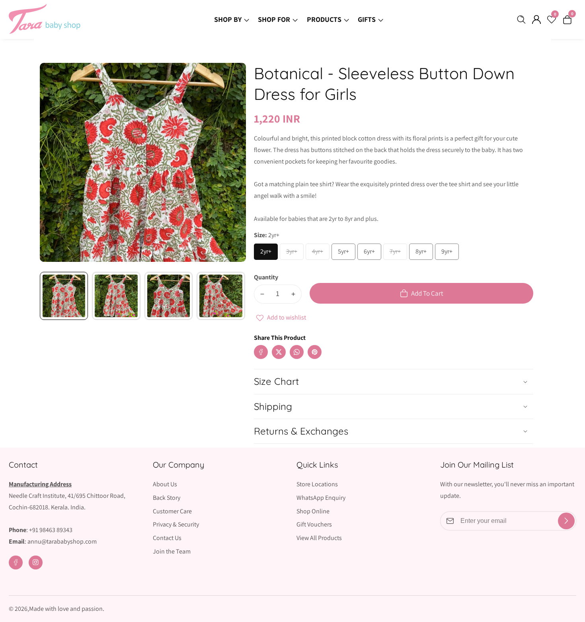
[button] (330, 344)
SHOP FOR (274, 19)
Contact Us (167, 538)
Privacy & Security (176, 524)
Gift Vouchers (314, 524)
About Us (165, 484)
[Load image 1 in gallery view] (64, 296)
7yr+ (398, 253)
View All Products (319, 538)
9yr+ (449, 253)
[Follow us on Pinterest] (315, 352)
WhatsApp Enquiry (320, 497)
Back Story (166, 497)
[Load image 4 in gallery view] (221, 296)
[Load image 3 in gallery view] (168, 296)
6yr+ (372, 253)
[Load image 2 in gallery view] (116, 296)
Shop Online (313, 511)
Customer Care (172, 511)
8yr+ (423, 253)
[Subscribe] (566, 521)
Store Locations (317, 484)
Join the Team (172, 551)
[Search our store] (523, 19)
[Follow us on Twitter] (279, 352)
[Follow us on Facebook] (261, 352)
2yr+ (268, 253)
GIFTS (367, 19)
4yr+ (320, 253)
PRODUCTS (324, 19)
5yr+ (346, 253)
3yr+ (294, 253)
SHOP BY (228, 19)
